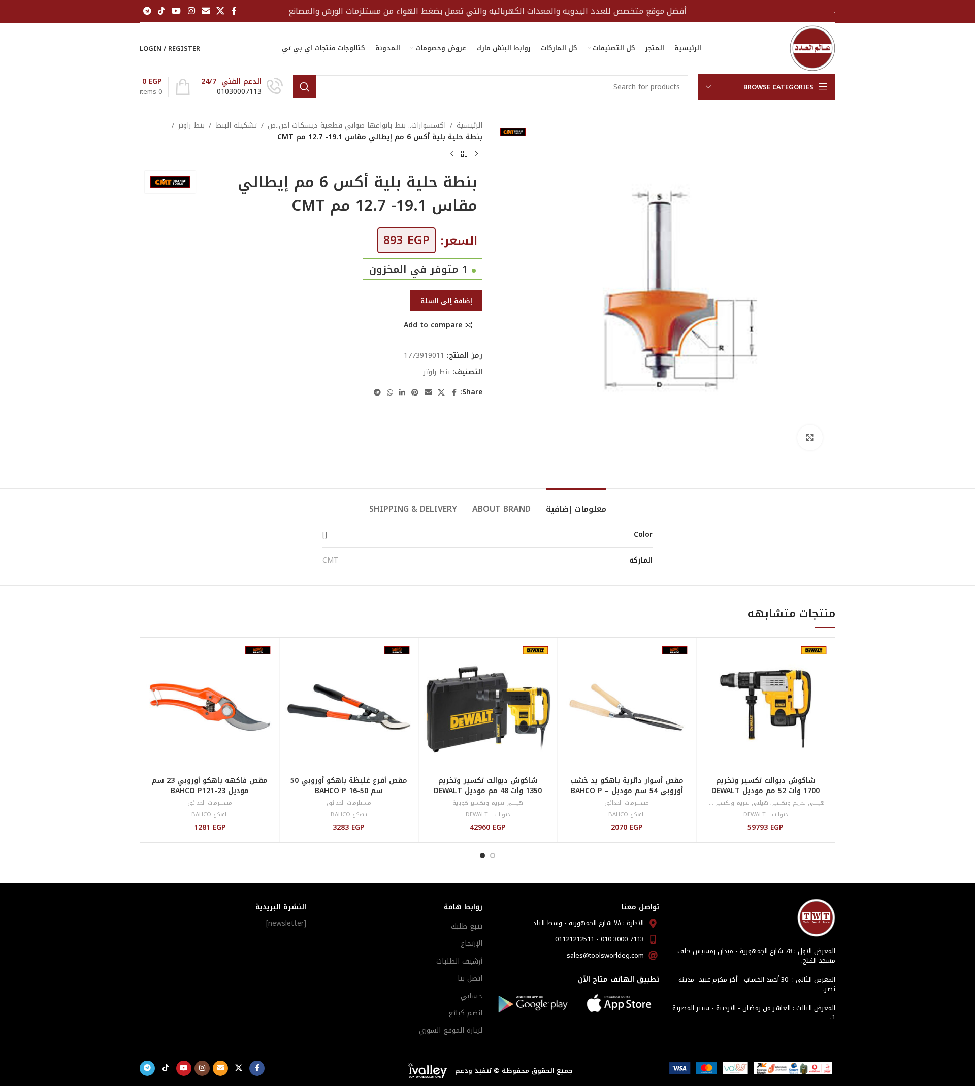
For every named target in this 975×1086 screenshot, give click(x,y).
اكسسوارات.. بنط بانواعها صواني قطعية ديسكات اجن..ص (357, 125)
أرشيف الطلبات (459, 961)
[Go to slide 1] (492, 855)
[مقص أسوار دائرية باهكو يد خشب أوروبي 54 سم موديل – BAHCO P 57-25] (627, 707)
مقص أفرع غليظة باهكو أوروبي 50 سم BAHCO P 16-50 (348, 786)
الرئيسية (469, 125)
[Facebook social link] (234, 11)
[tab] (576, 503)
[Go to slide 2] (482, 855)
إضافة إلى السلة (446, 300)
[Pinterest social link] (414, 393)
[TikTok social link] (161, 11)
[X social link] (220, 11)
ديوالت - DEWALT (765, 814)
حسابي (471, 996)
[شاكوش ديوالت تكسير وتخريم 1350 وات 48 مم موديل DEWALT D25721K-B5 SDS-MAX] (488, 707)
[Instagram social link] (191, 11)
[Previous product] (476, 154)
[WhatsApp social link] (390, 393)
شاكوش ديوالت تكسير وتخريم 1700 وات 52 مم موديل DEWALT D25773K (765, 790)
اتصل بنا (470, 978)
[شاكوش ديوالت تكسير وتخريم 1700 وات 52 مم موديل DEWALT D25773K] (765, 707)
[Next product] (452, 154)
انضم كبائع (465, 1013)
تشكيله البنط (236, 125)
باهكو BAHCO (626, 814)
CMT (330, 560)
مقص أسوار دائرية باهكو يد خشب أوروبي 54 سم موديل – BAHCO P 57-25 (627, 790)
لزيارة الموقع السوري (450, 1030)
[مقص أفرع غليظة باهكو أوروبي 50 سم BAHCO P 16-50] (349, 707)
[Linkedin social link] (402, 393)
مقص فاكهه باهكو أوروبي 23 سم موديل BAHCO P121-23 (210, 786)
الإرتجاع (471, 943)
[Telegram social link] (147, 11)
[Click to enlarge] (810, 437)
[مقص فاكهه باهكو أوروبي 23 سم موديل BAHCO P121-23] (210, 707)
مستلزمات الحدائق (626, 803)
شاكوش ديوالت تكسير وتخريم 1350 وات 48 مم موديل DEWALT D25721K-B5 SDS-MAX (488, 790)
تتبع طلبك (466, 926)
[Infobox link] (242, 86)
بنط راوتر (191, 125)
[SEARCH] (304, 86)
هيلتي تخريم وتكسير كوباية (733, 803)
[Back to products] (464, 154)
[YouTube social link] (176, 11)
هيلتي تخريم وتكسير (798, 803)
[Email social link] (205, 11)
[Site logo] (812, 48)
